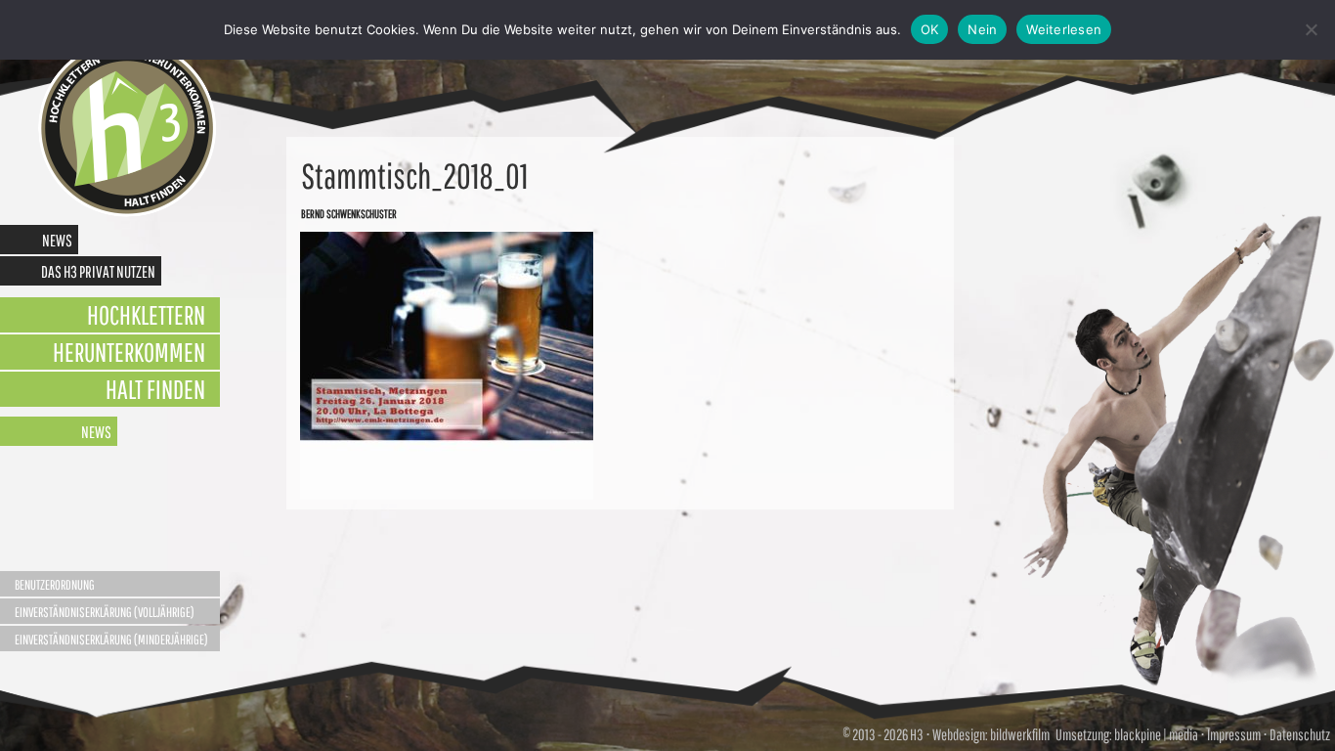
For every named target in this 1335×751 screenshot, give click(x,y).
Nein (982, 29)
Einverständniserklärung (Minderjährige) (111, 639)
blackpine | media (1155, 734)
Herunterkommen (129, 351)
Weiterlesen (1063, 29)
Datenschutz (1300, 734)
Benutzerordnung (55, 585)
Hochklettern (146, 314)
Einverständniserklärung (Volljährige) (104, 612)
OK (930, 29)
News (57, 240)
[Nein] (1310, 29)
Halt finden (155, 389)
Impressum (1234, 734)
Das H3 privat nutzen (98, 271)
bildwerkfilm (1020, 734)
